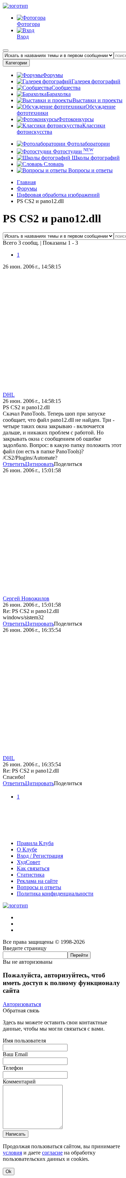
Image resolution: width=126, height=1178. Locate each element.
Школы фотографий (95, 158)
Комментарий (19, 1082)
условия (12, 1153)
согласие (52, 1153)
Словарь (53, 164)
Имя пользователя (24, 1041)
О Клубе (27, 849)
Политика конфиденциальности (55, 894)
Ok (9, 1171)
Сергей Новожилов (26, 598)
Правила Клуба (35, 843)
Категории (16, 62)
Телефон (13, 1068)
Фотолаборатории (87, 144)
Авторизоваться (22, 1004)
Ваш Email (15, 1054)
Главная (26, 182)
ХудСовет (28, 862)
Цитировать (39, 464)
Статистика (30, 875)
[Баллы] (63, 831)
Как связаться (33, 868)
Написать (16, 1134)
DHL (9, 395)
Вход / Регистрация (40, 856)
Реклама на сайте (37, 881)
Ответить (14, 464)
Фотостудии (72, 151)
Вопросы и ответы (90, 170)
